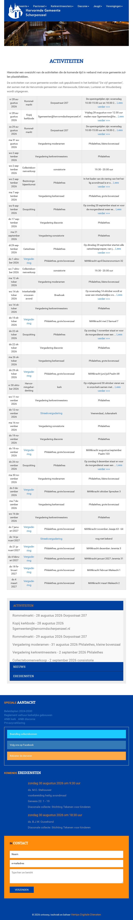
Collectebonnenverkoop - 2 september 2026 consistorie (53, 660)
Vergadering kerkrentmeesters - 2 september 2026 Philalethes (57, 652)
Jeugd (96, 6)
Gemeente (21, 6)
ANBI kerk (10, 719)
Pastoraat (39, 6)
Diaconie (82, 6)
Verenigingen (113, 6)
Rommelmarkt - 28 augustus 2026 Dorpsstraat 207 (49, 615)
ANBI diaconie (26, 719)
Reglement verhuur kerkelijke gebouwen (28, 715)
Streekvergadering (51, 413)
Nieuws (19, 667)
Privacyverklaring (14, 722)
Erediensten (23, 676)
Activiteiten (23, 605)
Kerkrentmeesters (61, 6)
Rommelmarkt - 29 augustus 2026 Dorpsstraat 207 (49, 637)
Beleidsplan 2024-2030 (18, 711)
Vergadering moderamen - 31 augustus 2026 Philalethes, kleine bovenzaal (66, 645)
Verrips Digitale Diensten (86, 914)
